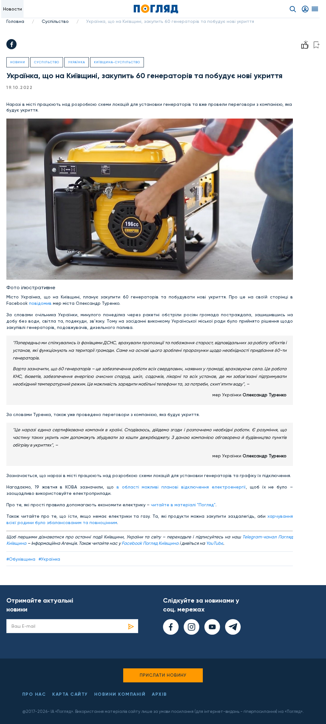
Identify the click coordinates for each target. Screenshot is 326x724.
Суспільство (55, 21)
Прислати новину (163, 675)
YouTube (214, 543)
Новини (17, 62)
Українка (76, 62)
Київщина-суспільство (117, 62)
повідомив (40, 303)
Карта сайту (70, 694)
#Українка (49, 559)
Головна (15, 21)
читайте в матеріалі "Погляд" (183, 504)
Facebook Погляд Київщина (150, 543)
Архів (159, 694)
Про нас (34, 694)
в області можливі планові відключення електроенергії (181, 486)
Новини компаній (120, 694)
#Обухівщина (20, 559)
